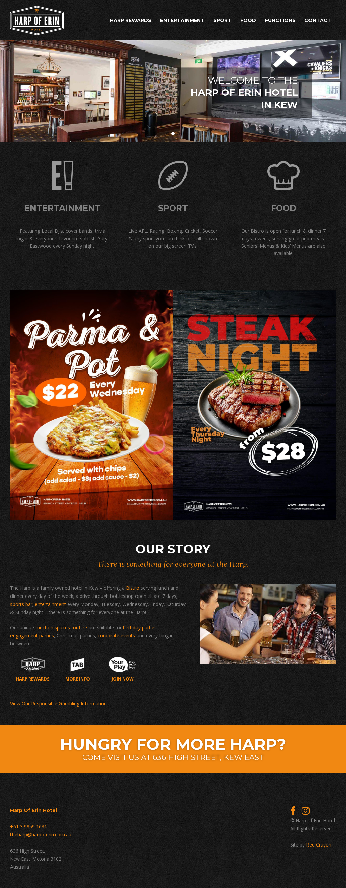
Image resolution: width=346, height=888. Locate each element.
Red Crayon (318, 844)
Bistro (132, 588)
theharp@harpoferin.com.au (40, 834)
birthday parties (140, 627)
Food (248, 20)
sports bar (21, 604)
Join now (123, 678)
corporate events (116, 635)
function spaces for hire (61, 627)
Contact (317, 20)
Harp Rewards (130, 20)
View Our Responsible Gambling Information (58, 703)
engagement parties (32, 635)
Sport (222, 20)
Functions (280, 20)
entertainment (50, 604)
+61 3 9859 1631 (28, 826)
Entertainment (182, 20)
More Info (77, 678)
